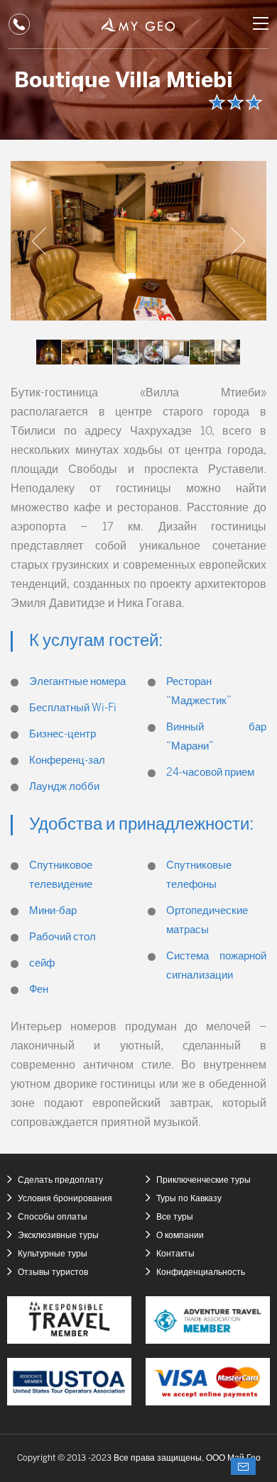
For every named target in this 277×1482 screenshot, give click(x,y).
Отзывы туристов (53, 1272)
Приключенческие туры (203, 1180)
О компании (180, 1235)
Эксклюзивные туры (58, 1235)
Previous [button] (39, 241)
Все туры (174, 1217)
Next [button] (238, 241)
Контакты (175, 1254)
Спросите (243, 1466)
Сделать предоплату (60, 1180)
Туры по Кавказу (189, 1199)
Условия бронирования (65, 1199)
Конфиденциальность (200, 1272)
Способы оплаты (52, 1217)
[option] (138, 241)
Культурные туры (52, 1254)
